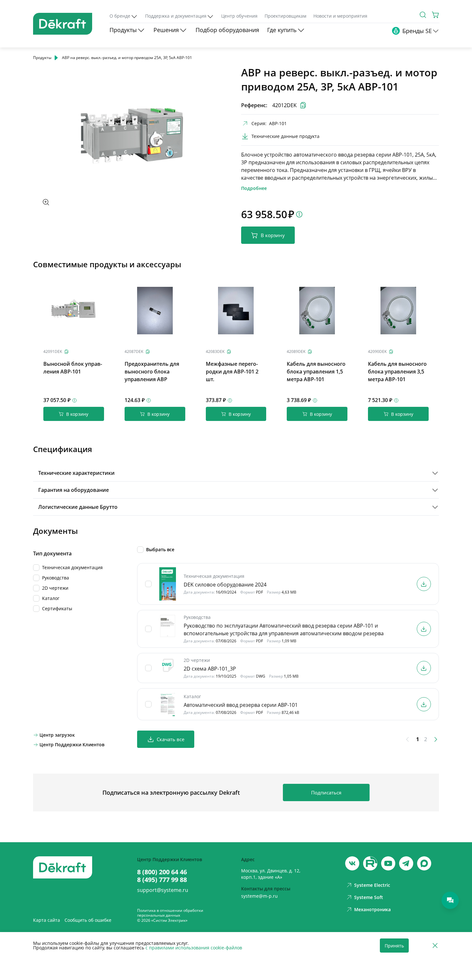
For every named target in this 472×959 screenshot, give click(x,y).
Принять (394, 946)
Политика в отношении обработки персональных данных (170, 913)
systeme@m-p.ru (259, 896)
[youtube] (370, 863)
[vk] (352, 863)
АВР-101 (278, 123)
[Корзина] (436, 15)
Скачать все (170, 739)
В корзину (273, 235)
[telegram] (406, 863)
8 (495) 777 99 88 (162, 880)
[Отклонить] (435, 946)
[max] (424, 863)
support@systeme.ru (162, 890)
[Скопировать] (66, 351)
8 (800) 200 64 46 (162, 872)
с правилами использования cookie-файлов (193, 948)
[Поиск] (423, 15)
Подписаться (326, 792)
